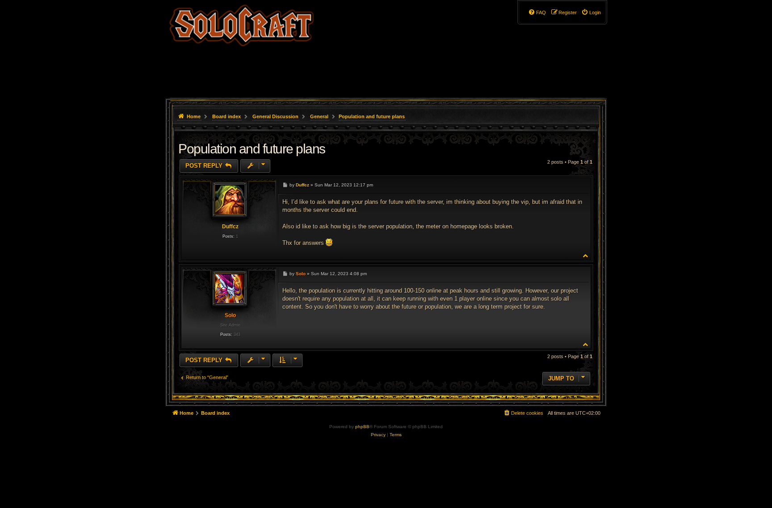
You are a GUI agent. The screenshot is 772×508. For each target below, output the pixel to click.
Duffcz (230, 226)
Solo (230, 315)
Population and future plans (372, 116)
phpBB (362, 426)
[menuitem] (591, 12)
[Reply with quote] (580, 184)
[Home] (241, 46)
